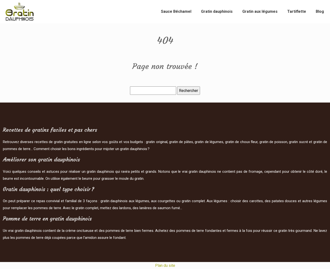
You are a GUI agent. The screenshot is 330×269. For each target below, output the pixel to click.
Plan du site (165, 265)
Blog (320, 11)
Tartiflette (296, 11)
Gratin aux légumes (260, 11)
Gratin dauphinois (217, 11)
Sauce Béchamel (176, 11)
